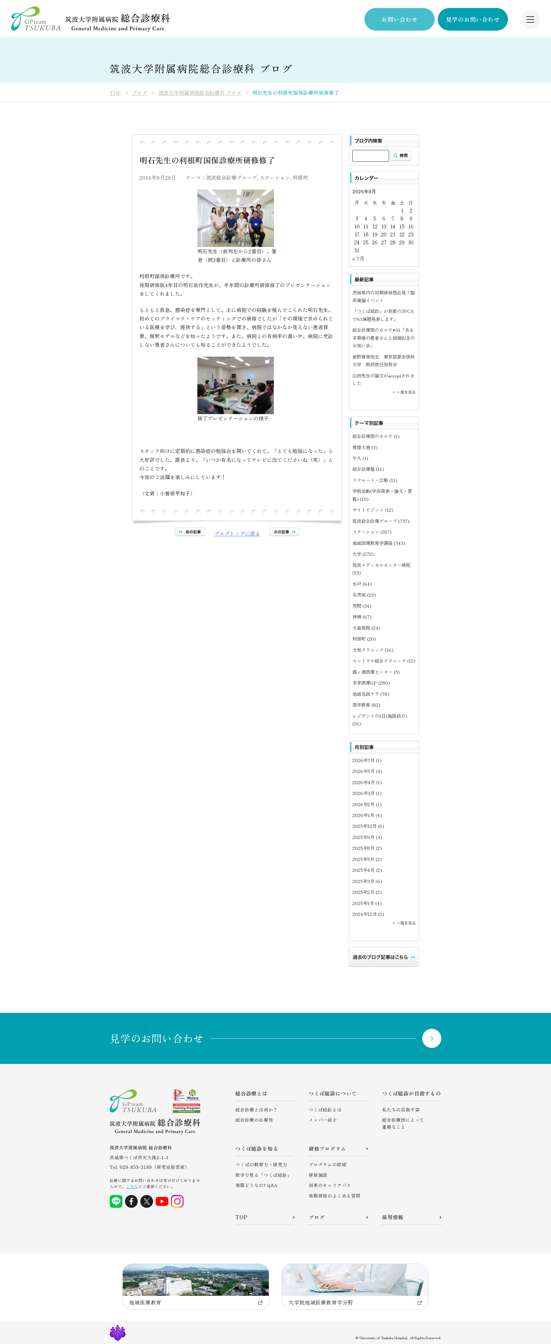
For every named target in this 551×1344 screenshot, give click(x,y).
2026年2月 (367, 804)
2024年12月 (368, 913)
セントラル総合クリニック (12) (383, 660)
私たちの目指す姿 (401, 1109)
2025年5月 (367, 859)
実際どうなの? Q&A (256, 1185)
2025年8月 (367, 847)
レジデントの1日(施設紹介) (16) (379, 719)
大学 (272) (363, 553)
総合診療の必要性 (254, 1120)
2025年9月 (367, 837)
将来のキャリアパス (330, 1185)
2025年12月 (368, 825)
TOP (115, 92)
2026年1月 (367, 815)
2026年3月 (367, 793)
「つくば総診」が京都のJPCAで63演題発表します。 (383, 315)
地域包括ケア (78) (370, 693)
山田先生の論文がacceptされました (383, 379)
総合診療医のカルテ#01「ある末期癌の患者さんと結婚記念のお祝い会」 (383, 337)
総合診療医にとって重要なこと (403, 1123)
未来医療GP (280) (371, 682)
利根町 (300, 177)
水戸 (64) (362, 583)
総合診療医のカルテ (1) (376, 436)
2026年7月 (367, 760)
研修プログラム (327, 1148)
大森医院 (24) (366, 627)
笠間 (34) (361, 605)
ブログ (139, 92)
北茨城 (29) (364, 594)
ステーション (275, 177)
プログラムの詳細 (327, 1164)
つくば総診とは (325, 1109)
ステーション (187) (372, 531)
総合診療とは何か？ (256, 1109)
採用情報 (392, 1217)
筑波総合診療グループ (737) (380, 520)
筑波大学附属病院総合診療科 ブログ (199, 92)
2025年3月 (367, 881)
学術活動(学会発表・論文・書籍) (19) (382, 494)
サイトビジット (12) (372, 509)
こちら (132, 1186)
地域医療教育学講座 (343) (378, 542)
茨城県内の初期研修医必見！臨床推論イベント (383, 296)
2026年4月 (367, 782)
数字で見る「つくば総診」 (263, 1175)
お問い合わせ (399, 19)
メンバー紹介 (323, 1120)
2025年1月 (367, 903)
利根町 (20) (364, 638)
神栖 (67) (361, 616)
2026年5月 (367, 771)
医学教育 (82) (366, 704)
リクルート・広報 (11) (374, 480)
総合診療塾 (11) (368, 468)
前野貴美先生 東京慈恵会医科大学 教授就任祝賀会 (383, 360)
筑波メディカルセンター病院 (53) (381, 568)
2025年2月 (367, 891)
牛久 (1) (360, 458)
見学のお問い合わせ (473, 19)
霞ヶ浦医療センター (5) (376, 671)
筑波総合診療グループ (231, 177)
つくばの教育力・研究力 (261, 1164)
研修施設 (318, 1175)
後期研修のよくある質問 (335, 1195)
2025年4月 (367, 869)
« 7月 (358, 258)
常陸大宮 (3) (365, 447)
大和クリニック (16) (372, 649)
